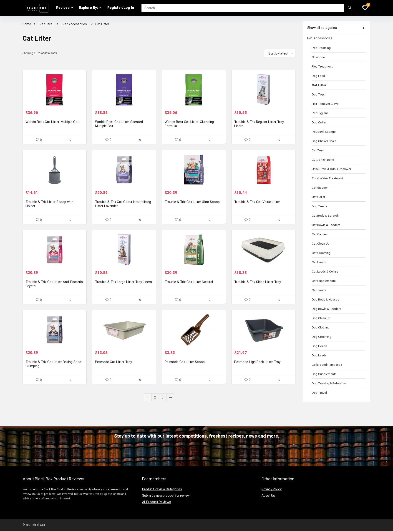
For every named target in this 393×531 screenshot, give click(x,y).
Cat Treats (319, 290)
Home (27, 24)
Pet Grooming (321, 48)
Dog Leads (319, 355)
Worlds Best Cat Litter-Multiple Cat (52, 122)
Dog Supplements (324, 374)
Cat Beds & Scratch (325, 215)
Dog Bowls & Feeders (326, 309)
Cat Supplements (324, 281)
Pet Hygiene (320, 113)
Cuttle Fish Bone (323, 159)
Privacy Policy (272, 489)
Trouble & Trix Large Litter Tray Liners (123, 282)
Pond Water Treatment (327, 178)
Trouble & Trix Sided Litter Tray (257, 282)
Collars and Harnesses (327, 364)
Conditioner (320, 187)
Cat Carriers (320, 234)
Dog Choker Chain (324, 141)
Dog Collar (319, 122)
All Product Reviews (156, 502)
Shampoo (318, 57)
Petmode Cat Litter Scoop (185, 362)
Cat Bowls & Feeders (326, 225)
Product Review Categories (162, 489)
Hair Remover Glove (325, 103)
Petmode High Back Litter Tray (257, 362)
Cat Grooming (321, 253)
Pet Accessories (75, 24)
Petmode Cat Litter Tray (113, 362)
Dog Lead (318, 76)
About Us (268, 495)
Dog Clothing (321, 327)
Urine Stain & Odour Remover (331, 169)
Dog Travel (319, 392)
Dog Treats (319, 206)
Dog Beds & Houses (325, 299)
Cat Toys (318, 150)
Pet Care (46, 24)
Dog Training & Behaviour (329, 383)
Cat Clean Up (321, 243)
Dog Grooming (321, 336)
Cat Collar (318, 197)
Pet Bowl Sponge (324, 131)
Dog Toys (318, 94)
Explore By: (88, 7)
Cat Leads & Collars (325, 271)
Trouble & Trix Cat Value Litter (257, 202)
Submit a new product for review (166, 495)
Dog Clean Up (321, 318)
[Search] (349, 8)
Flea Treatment (322, 66)
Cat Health (319, 262)
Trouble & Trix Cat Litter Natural (189, 282)
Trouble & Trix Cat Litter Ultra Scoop (192, 202)
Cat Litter (319, 85)
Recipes (63, 7)
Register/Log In (120, 7)
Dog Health (319, 346)
